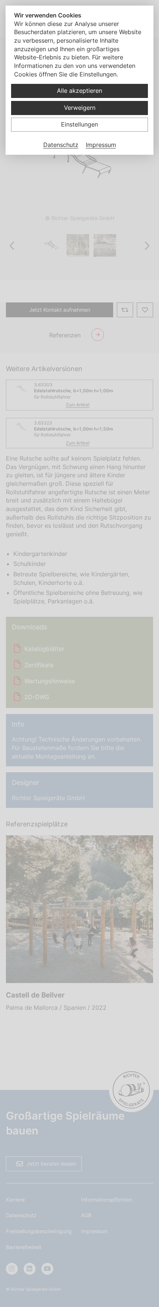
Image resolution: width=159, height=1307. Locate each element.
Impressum (101, 144)
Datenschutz (60, 144)
